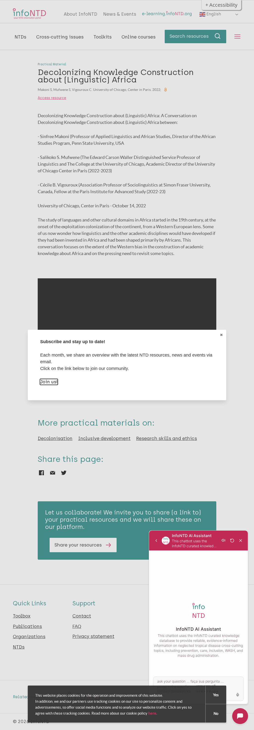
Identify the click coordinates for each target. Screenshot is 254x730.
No (216, 713)
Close (221, 334)
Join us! (49, 382)
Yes (216, 695)
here (152, 713)
